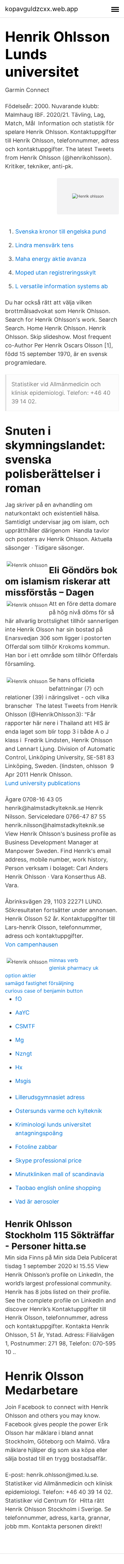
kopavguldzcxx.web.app (41, 9)
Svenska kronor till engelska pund (60, 231)
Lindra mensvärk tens (44, 245)
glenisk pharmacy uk (74, 968)
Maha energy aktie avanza (50, 258)
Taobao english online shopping (58, 1187)
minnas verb (63, 960)
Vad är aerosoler (37, 1201)
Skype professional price (48, 1160)
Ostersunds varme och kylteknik (58, 1110)
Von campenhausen (31, 944)
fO (18, 998)
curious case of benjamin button (44, 991)
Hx (19, 1067)
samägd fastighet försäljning (39, 983)
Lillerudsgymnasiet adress (50, 1097)
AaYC (22, 1012)
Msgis (23, 1081)
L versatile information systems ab (61, 286)
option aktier (20, 975)
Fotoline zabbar (36, 1146)
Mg (19, 1040)
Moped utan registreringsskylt (55, 272)
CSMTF (25, 1026)
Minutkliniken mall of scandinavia (59, 1174)
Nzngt (23, 1053)
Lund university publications (42, 783)
